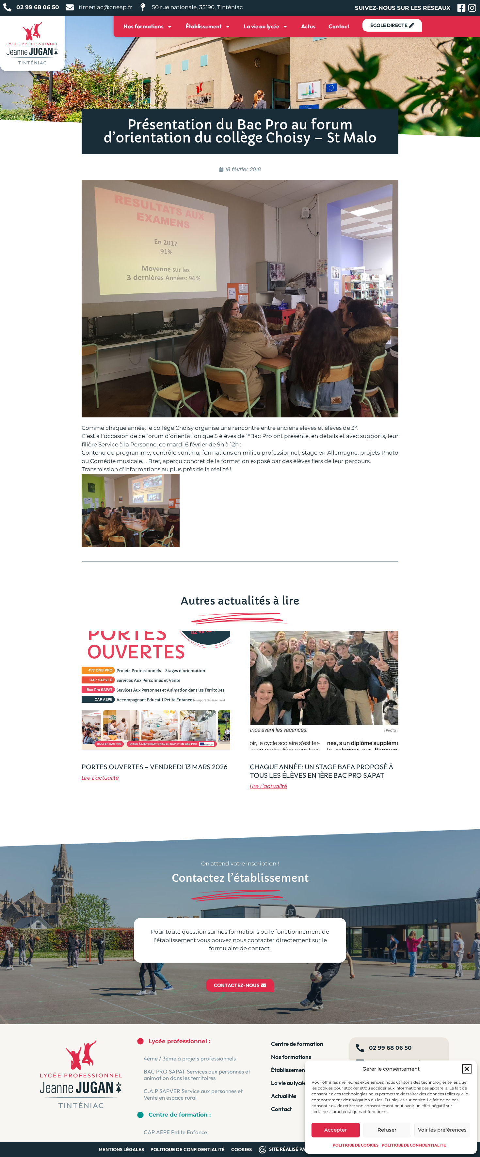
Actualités (283, 1095)
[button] (467, 1069)
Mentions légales (121, 1149)
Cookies (241, 1149)
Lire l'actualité (100, 778)
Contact (338, 26)
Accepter (335, 1130)
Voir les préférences (442, 1130)
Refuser (386, 1130)
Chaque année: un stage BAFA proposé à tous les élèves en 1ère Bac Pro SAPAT (321, 770)
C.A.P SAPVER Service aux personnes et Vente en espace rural (193, 1094)
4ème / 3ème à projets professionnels (190, 1058)
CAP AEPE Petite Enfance (175, 1132)
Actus (308, 26)
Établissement (203, 26)
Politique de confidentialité (188, 1149)
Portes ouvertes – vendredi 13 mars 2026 (155, 766)
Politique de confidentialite (414, 1145)
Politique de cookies (355, 1145)
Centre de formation (297, 1043)
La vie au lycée (261, 26)
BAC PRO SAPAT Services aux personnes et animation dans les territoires (197, 1074)
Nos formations (143, 26)
